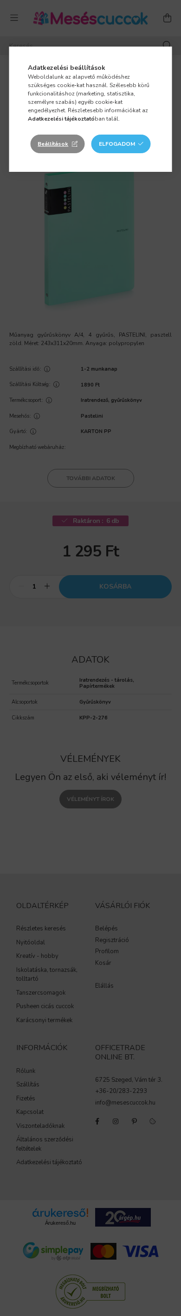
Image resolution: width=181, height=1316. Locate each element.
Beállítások (53, 144)
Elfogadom (117, 144)
